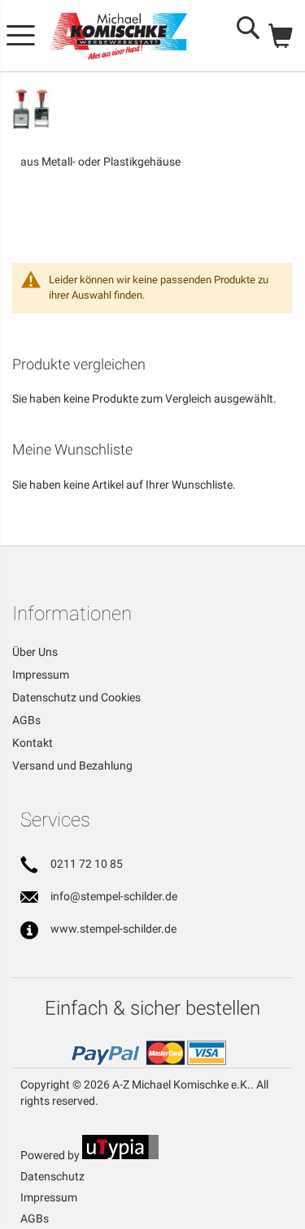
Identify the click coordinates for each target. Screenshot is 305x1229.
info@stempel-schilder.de (113, 896)
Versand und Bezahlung (72, 765)
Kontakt (32, 742)
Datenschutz (52, 1176)
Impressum (40, 674)
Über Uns (35, 651)
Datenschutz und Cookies (76, 697)
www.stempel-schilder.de (113, 928)
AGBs (26, 720)
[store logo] (118, 36)
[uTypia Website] (120, 1155)
